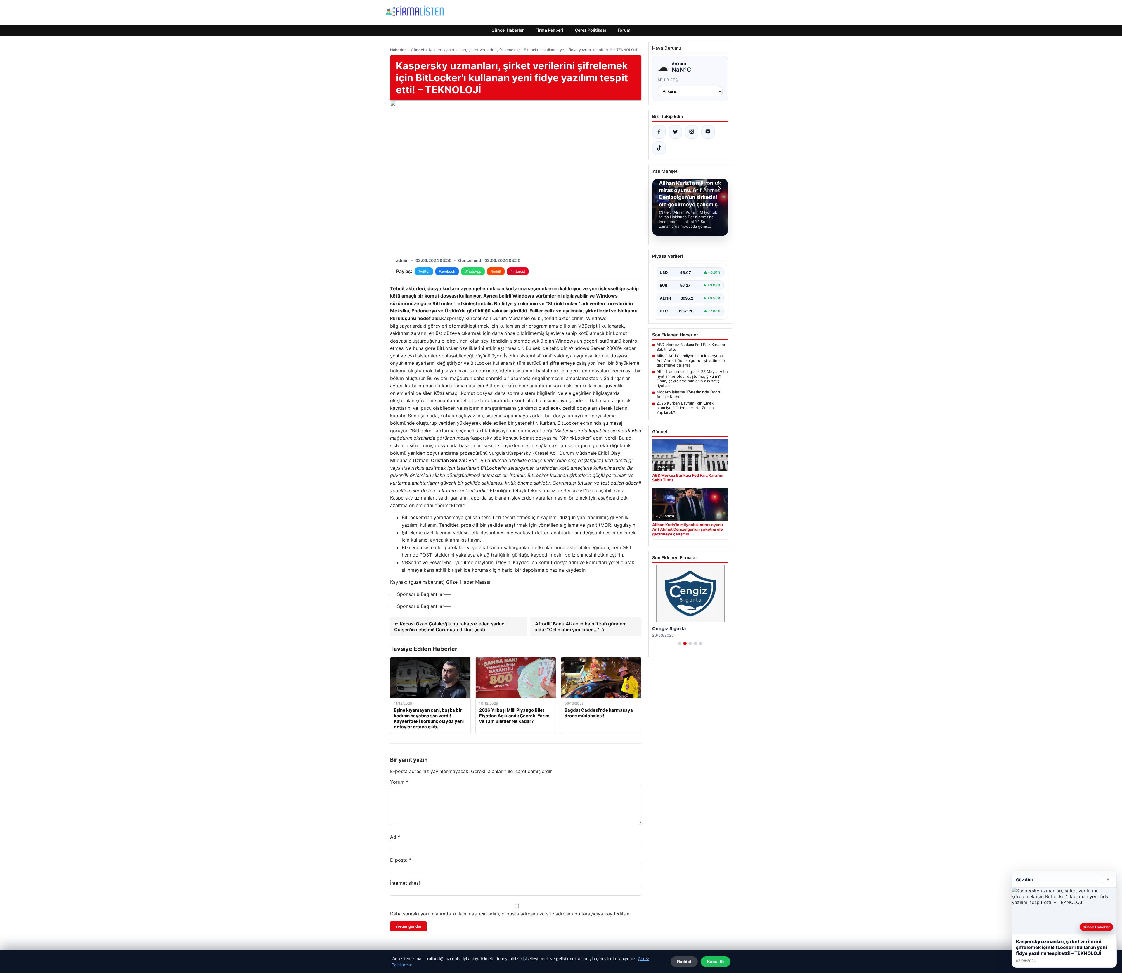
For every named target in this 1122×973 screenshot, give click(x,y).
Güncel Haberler (507, 29)
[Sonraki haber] (718, 188)
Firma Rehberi (549, 29)
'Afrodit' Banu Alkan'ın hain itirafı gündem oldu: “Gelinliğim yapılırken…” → (580, 626)
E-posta (400, 860)
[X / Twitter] (675, 132)
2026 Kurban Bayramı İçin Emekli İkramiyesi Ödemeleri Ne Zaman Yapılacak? (686, 408)
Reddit (496, 271)
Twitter (424, 271)
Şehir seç (668, 79)
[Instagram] (691, 132)
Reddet (684, 961)
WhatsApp (473, 271)
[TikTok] (659, 148)
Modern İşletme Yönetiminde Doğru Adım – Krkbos (689, 394)
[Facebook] (659, 132)
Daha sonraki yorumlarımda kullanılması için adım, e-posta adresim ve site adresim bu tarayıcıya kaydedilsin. (510, 914)
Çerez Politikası (590, 29)
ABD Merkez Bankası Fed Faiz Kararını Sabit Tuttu (691, 347)
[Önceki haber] (706, 188)
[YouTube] (708, 132)
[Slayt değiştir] (679, 643)
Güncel (417, 49)
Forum (624, 29)
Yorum (399, 782)
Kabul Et (715, 961)
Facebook (447, 271)
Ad (395, 837)
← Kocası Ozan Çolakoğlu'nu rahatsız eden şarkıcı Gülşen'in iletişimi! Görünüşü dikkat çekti (449, 626)
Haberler (398, 49)
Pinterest (517, 271)
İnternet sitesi (405, 883)
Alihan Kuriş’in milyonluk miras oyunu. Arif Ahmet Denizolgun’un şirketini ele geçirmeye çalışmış (691, 360)
